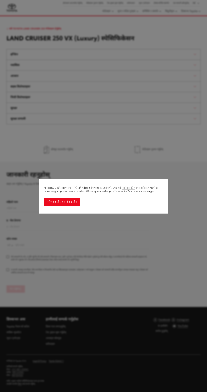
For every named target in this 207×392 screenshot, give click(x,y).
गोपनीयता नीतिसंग (84, 191)
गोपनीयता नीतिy (128, 188)
